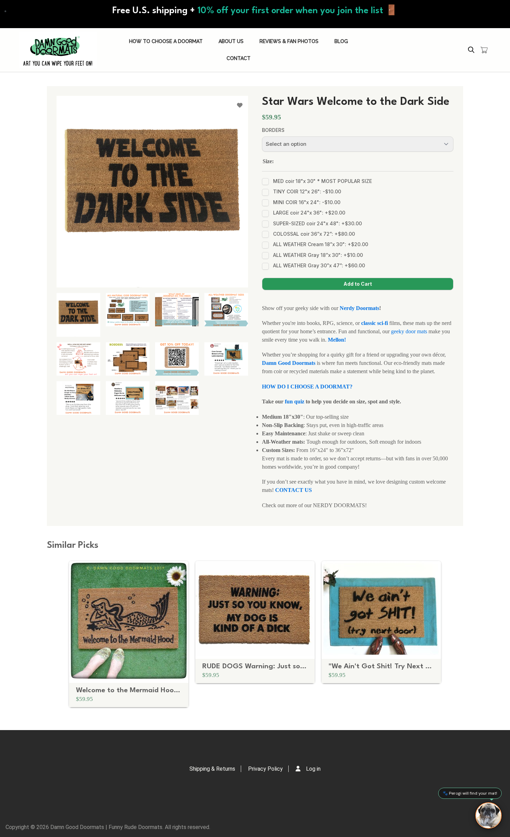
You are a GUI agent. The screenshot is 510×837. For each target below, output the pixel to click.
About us (231, 41)
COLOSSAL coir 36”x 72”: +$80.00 (314, 234)
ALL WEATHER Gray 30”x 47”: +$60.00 (319, 265)
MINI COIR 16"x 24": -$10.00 (306, 202)
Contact (238, 58)
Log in (313, 768)
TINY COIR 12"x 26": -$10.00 (307, 191)
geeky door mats (409, 331)
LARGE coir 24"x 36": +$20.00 (309, 213)
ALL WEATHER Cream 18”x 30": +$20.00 (320, 244)
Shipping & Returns (212, 768)
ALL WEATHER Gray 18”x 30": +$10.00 (318, 255)
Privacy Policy (265, 768)
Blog (341, 41)
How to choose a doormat (166, 41)
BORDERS (273, 130)
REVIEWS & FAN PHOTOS (289, 41)
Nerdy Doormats (359, 308)
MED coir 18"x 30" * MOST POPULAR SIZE (322, 181)
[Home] (58, 50)
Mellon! (337, 340)
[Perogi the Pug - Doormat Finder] (488, 815)
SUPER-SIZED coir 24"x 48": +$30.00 (317, 223)
